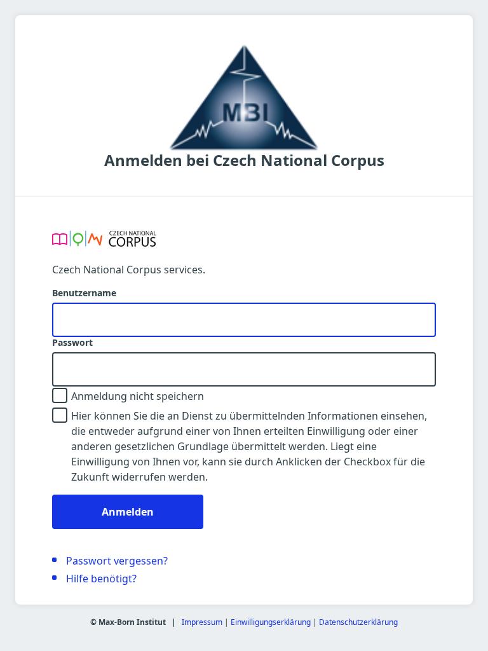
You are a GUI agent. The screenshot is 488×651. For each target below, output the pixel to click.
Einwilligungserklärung (271, 622)
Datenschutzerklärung (358, 622)
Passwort (72, 342)
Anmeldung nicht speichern (137, 396)
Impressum (202, 622)
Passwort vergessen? (117, 561)
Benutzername (84, 293)
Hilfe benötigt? (101, 579)
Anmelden (128, 512)
